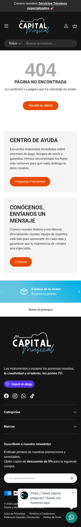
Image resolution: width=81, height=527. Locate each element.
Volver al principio (41, 309)
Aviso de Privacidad (14, 513)
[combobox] (40, 43)
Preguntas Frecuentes (30, 181)
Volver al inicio (40, 105)
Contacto (21, 262)
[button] (74, 26)
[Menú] (6, 26)
